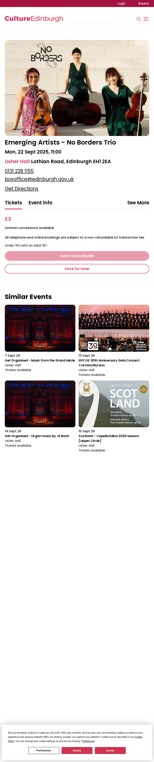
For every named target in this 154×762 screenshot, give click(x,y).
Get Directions (21, 189)
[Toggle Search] (138, 19)
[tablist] (77, 203)
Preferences (43, 750)
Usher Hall (17, 161)
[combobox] (138, 203)
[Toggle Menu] (146, 19)
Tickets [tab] (13, 202)
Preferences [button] (88, 741)
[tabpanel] (77, 245)
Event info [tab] (40, 202)
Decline (77, 750)
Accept (110, 750)
